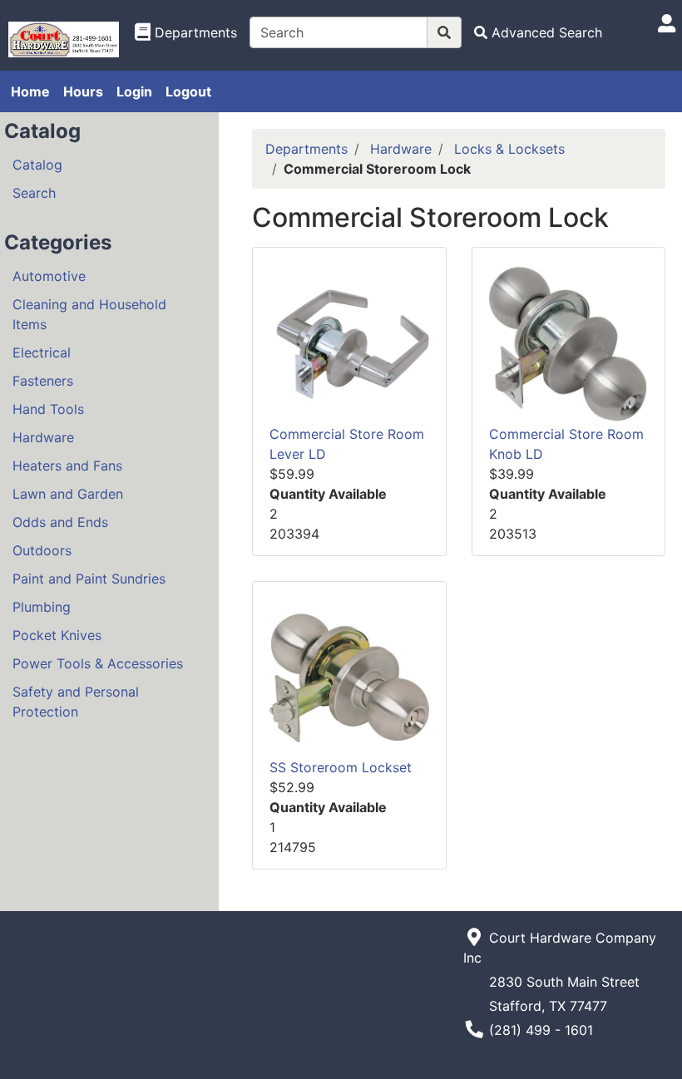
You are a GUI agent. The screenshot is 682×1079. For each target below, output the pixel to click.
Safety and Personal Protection (75, 701)
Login (134, 91)
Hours (83, 91)
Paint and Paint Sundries (89, 578)
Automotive (49, 276)
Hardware (43, 437)
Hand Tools (48, 409)
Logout (188, 91)
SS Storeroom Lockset (340, 767)
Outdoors (42, 550)
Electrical (41, 352)
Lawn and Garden (67, 493)
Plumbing (41, 607)
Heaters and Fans (67, 465)
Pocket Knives (56, 635)
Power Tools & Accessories (97, 663)
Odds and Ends (60, 522)
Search (34, 193)
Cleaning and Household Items (89, 314)
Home (30, 91)
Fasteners (42, 380)
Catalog (37, 164)
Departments (306, 148)
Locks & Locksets (509, 148)
